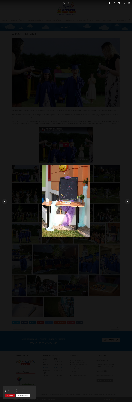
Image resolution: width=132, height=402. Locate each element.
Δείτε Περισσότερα (23, 395)
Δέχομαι (10, 395)
